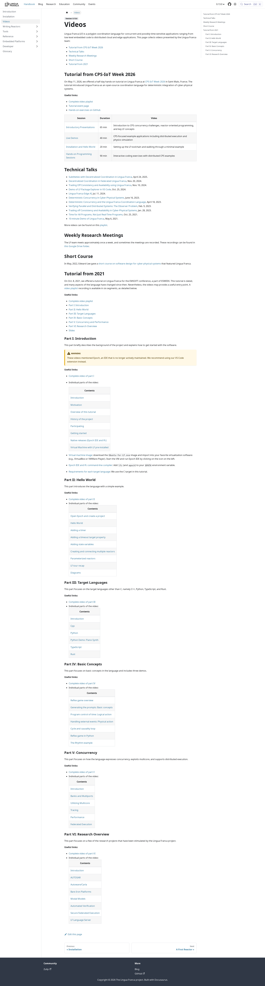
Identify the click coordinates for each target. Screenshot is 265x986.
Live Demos (72, 138)
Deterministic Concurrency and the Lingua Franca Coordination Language (107, 201)
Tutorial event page (79, 105)
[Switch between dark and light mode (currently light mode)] (235, 4)
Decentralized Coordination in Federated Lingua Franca (97, 181)
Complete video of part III (82, 601)
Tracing (74, 810)
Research (51, 4)
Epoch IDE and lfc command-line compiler (90, 465)
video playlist (71, 288)
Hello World (77, 523)
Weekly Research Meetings (83, 55)
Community (79, 4)
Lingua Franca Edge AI (80, 193)
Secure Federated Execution (85, 912)
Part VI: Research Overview (83, 326)
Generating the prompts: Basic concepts (92, 707)
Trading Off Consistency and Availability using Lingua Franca (100, 185)
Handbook (29, 4)
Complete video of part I (81, 375)
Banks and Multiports (82, 796)
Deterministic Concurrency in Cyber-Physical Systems (96, 197)
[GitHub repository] (229, 4)
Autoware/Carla (79, 884)
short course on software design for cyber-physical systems (129, 263)
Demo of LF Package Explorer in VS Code (90, 189)
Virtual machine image (80, 455)
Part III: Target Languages (82, 313)
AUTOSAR (76, 877)
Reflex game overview (82, 700)
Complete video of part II (82, 499)
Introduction (77, 397)
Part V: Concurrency (214, 50)
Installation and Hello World (80, 146)
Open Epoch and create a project (88, 516)
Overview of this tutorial (83, 411)
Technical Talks (76, 51)
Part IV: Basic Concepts (81, 317)
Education (64, 4)
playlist (103, 225)
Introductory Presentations (80, 127)
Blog (40, 4)
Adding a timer (78, 530)
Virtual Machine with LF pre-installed (89, 447)
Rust (73, 654)
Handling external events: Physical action (92, 721)
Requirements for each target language (89, 471)
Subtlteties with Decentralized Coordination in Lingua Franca (100, 176)
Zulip (46, 969)
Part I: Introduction (79, 305)
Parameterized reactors (83, 558)
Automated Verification (83, 905)
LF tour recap (77, 565)
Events (91, 4)
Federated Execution (81, 824)
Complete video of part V (82, 772)
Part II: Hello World (78, 309)
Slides (72, 330)
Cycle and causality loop (83, 728)
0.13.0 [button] (219, 4)
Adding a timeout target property (88, 537)
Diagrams (76, 572)
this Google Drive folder (76, 246)
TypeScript (76, 647)
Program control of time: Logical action (91, 714)
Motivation (76, 404)
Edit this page (75, 934)
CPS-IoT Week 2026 (155, 81)
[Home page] (67, 12)
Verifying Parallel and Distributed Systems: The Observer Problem (103, 206)
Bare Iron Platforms (81, 891)
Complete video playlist (81, 101)
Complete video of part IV (82, 683)
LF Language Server (81, 919)
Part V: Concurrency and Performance (88, 322)
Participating (77, 426)
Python (74, 632)
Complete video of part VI (82, 853)
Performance (77, 817)
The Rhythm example (81, 742)
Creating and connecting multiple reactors (93, 551)
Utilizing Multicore (80, 803)
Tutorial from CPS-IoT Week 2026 (86, 47)
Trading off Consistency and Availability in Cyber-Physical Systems (103, 210)
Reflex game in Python (82, 735)
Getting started (79, 433)
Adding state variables (82, 544)
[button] (20, 26)
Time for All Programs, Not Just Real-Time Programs (96, 214)
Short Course (76, 59)
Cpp (73, 625)
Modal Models (78, 898)
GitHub (138, 973)
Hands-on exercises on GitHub (84, 110)
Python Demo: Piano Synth (84, 639)
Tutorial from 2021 (78, 64)
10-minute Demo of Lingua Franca (86, 218)
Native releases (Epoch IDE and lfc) (89, 440)
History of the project (82, 419)
